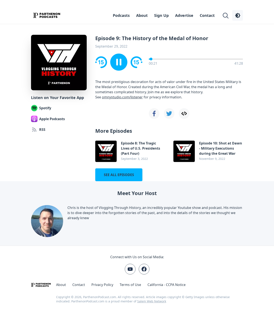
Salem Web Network (151, 301)
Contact (207, 15)
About (142, 15)
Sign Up (161, 15)
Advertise (184, 15)
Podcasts (121, 15)
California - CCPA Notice (166, 284)
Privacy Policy (102, 284)
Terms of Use (130, 284)
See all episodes (119, 174)
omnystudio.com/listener (122, 97)
